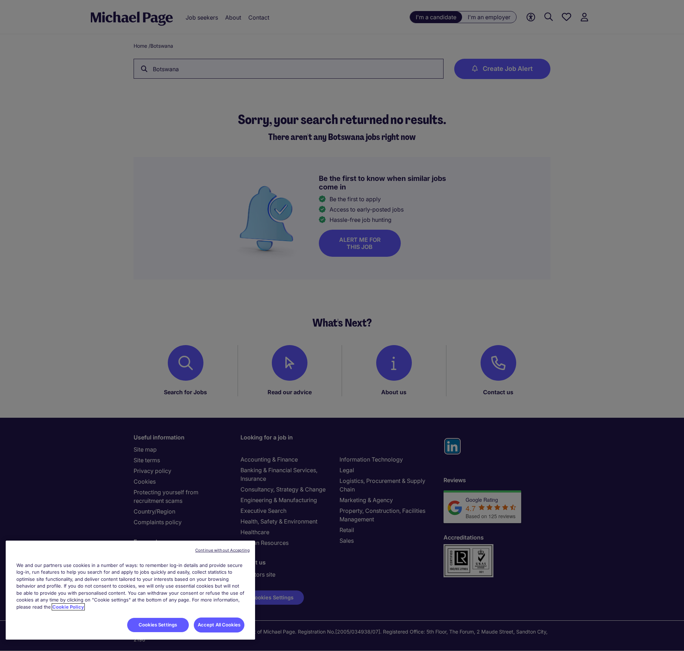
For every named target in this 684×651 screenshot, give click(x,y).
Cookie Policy (68, 607)
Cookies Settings (158, 624)
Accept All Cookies (219, 624)
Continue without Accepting (222, 550)
